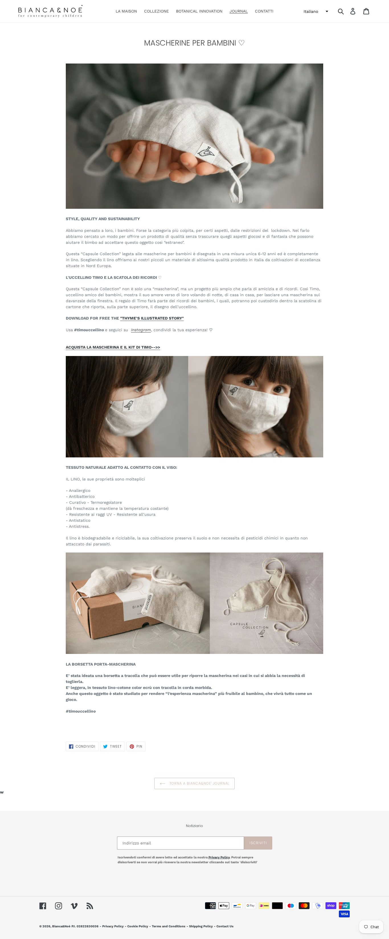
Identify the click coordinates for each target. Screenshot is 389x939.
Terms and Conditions (168, 926)
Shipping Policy (201, 926)
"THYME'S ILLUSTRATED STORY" (152, 318)
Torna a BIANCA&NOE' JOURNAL (199, 783)
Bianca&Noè (61, 926)
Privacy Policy (219, 857)
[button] (315, 11)
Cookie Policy (137, 926)
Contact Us (225, 926)
